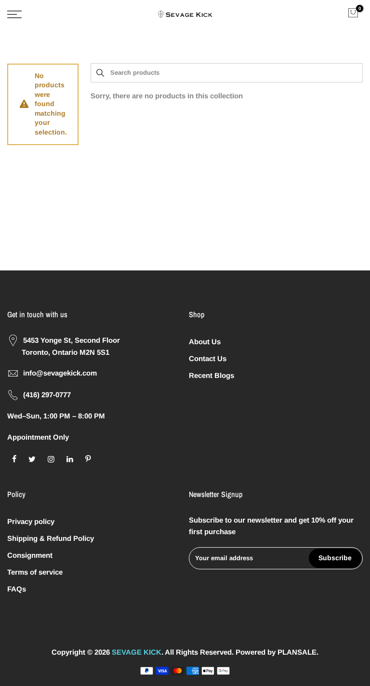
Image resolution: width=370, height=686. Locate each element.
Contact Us (207, 358)
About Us (205, 341)
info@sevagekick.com (60, 373)
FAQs (16, 589)
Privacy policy (30, 521)
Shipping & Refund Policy (50, 538)
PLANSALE (297, 652)
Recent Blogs (211, 375)
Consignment (30, 555)
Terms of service (35, 572)
